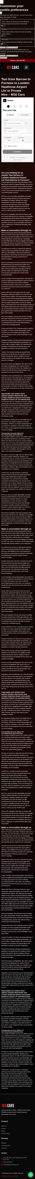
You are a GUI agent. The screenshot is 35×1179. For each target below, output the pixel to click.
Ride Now (11, 115)
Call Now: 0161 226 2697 (17, 60)
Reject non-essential (12, 47)
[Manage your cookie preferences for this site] (1, 2)
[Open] (26, 67)
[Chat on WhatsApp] (30, 1174)
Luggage (20, 137)
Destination (7, 128)
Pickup (6, 120)
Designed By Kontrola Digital (9, 1176)
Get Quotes (17, 152)
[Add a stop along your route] (26, 123)
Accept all (3, 47)
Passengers (7, 137)
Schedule (25, 115)
